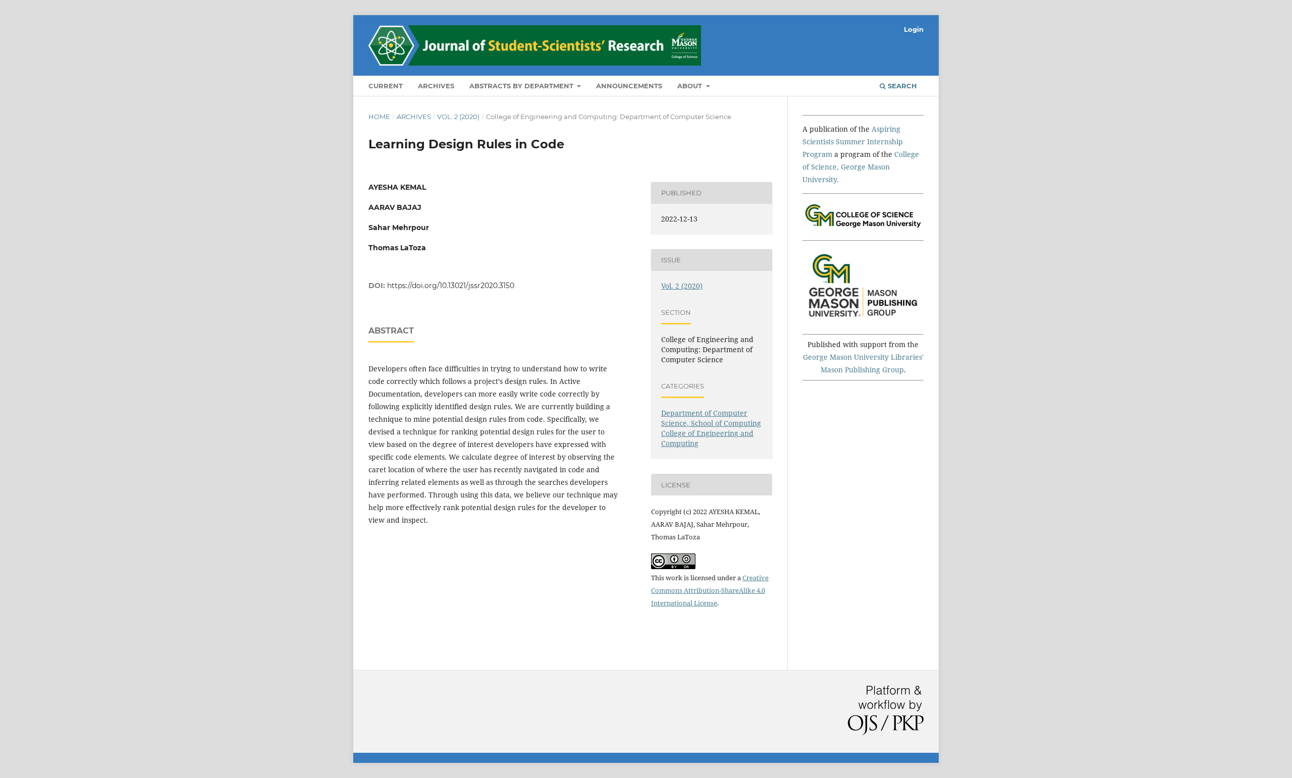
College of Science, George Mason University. (860, 166)
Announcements (629, 86)
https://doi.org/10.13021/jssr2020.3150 (450, 285)
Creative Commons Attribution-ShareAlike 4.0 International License (710, 590)
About (690, 86)
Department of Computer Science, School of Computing (711, 418)
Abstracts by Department (522, 86)
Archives (436, 86)
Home (379, 117)
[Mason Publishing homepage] (863, 320)
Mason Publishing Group (862, 369)
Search (901, 86)
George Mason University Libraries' (863, 357)
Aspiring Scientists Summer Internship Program (852, 141)
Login (914, 29)
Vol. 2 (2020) (458, 117)
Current (385, 86)
